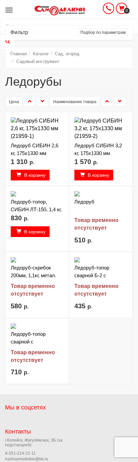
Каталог (41, 53)
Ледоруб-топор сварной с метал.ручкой (28, 341)
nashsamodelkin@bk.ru (26, 459)
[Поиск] (7, 42)
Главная (18, 53)
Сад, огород (67, 53)
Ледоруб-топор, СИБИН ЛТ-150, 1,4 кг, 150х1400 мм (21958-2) (37, 209)
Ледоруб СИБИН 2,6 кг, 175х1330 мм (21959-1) (34, 153)
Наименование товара (74, 101)
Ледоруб (84, 202)
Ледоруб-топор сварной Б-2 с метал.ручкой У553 (96, 275)
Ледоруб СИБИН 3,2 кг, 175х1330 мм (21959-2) (98, 153)
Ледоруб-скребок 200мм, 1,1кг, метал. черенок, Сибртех (33, 275)
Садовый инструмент (37, 61)
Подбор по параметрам (103, 32)
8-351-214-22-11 (20, 453)
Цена (14, 101)
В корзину (34, 175)
